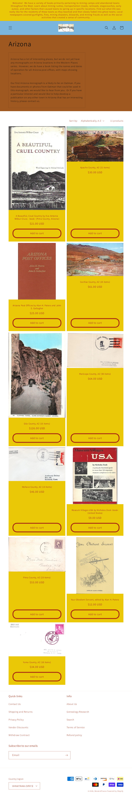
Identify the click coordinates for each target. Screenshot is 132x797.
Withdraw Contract (19, 735)
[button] (10, 28)
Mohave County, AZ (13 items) (37, 487)
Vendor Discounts (18, 727)
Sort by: (73, 120)
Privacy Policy (16, 719)
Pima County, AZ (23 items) (37, 577)
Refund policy (74, 735)
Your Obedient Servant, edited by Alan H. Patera (95, 599)
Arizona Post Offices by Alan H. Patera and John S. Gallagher (37, 307)
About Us (72, 704)
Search (70, 719)
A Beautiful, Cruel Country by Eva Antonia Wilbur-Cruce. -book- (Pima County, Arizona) (37, 217)
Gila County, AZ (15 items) (37, 423)
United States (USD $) (22, 785)
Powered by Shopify (115, 791)
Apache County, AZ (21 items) (95, 167)
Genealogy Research (78, 711)
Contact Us (15, 704)
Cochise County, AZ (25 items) (95, 282)
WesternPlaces (101, 791)
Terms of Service (76, 727)
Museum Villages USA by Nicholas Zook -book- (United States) (95, 511)
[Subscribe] (66, 755)
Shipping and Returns (21, 711)
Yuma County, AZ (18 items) (37, 662)
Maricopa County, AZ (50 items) (95, 374)
